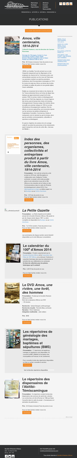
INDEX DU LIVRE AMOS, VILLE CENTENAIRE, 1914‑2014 (62, 46)
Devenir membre (45, 6)
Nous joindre (47, 9)
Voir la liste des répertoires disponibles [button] (36, 370)
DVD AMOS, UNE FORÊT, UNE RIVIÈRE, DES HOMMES (64, 56)
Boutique (34, 5)
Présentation (25, 12)
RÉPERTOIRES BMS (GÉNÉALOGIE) (63, 60)
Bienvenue (34, 3)
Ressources (51, 12)
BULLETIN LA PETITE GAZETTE (64, 51)
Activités (35, 12)
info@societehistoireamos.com (49, 451)
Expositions (34, 7)
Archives (45, 3)
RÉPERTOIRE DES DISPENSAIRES (63, 64)
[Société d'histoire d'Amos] (16, 5)
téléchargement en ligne (31, 189)
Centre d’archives (40, 191)
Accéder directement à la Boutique (38, 31)
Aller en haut (69, 417)
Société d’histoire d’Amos (31, 255)
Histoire (42, 12)
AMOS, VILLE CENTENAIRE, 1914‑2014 (61, 40)
